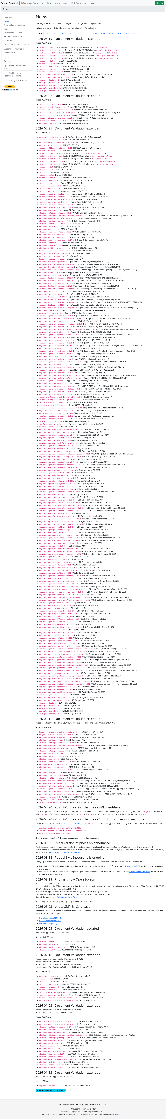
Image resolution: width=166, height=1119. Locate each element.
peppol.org (120, 1114)
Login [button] (92, 3)
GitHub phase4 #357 (131, 866)
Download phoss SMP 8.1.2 (50, 918)
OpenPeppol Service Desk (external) (15, 67)
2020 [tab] (87, 33)
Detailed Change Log (48, 923)
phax (105, 1104)
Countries (8, 40)
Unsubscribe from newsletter (83, 1109)
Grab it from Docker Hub (50, 920)
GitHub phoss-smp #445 (139, 871)
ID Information (79, 3)
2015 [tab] (127, 33)
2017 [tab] (111, 33)
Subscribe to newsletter (14, 49)
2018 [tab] (103, 33)
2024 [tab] (55, 33)
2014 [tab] (134, 33)
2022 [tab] (71, 33)
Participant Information (33, 3)
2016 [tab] (119, 33)
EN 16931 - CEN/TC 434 (13, 36)
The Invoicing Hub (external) (16, 80)
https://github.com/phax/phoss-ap (65, 852)
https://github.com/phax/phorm (65, 897)
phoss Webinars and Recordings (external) (13, 74)
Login (6, 57)
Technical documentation (14, 25)
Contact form (9, 52)
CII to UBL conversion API (69, 823)
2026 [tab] (40, 33)
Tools (6, 29)
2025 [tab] (48, 33)
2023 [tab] (63, 33)
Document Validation (58, 3)
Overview (8, 17)
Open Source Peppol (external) (17, 44)
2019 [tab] (95, 33)
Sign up (159, 3)
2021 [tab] (79, 33)
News (6, 21)
